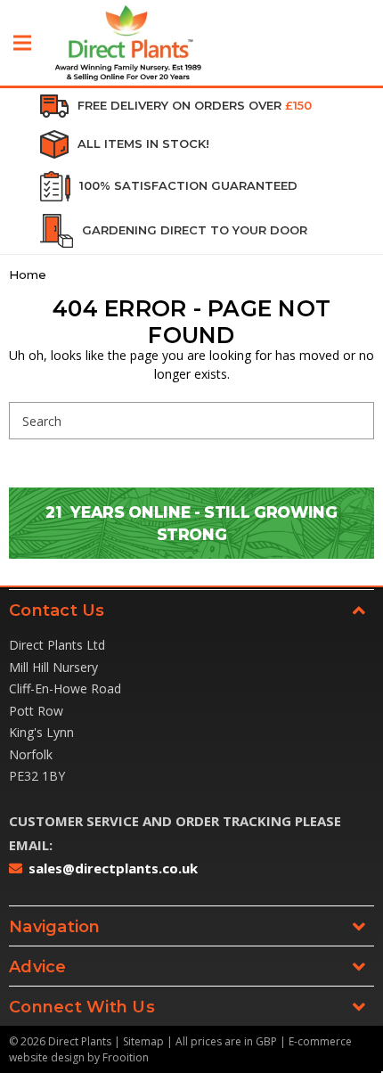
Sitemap (143, 1041)
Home (27, 274)
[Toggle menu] (22, 43)
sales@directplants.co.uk (113, 868)
